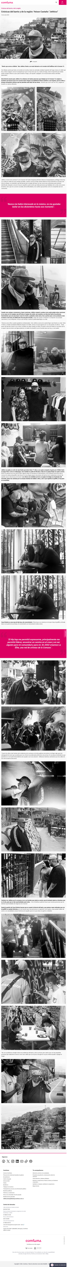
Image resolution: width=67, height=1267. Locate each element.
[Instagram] (12, 1161)
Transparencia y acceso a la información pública (14, 1188)
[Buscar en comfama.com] (56, 2)
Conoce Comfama (7, 1173)
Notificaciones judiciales (9, 1196)
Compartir (34, 61)
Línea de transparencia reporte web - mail (13, 1224)
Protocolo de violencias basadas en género (13, 1175)
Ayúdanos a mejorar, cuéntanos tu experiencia (43, 1184)
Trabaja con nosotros (8, 1186)
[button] (7, 2)
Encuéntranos (6, 1177)
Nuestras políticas (7, 1190)
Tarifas (4, 1182)
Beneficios (5, 1184)
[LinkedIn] (17, 1161)
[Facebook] (3, 1161)
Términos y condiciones (8, 1192)
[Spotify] (30, 1161)
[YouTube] (21, 1161)
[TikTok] (26, 1161)
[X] (8, 1161)
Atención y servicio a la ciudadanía (41, 1173)
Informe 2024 (6, 1181)
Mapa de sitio (36, 1186)
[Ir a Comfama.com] (33, 1241)
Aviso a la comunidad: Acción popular (12, 1194)
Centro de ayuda (7, 1179)
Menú (62, 3)
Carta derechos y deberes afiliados (41, 1178)
